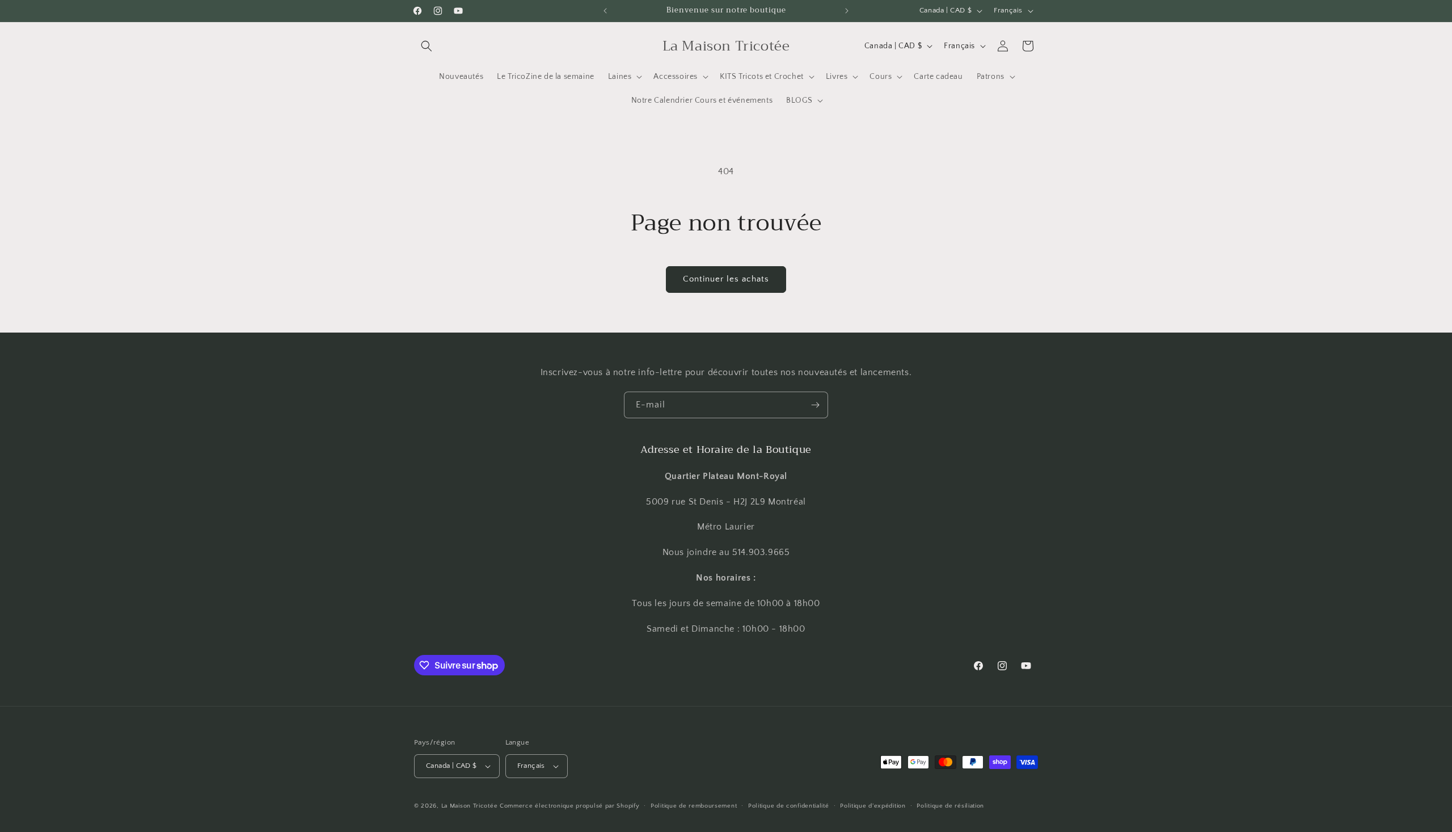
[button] (426, 45)
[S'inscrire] (815, 405)
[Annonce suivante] (846, 11)
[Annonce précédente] (605, 11)
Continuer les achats (726, 279)
